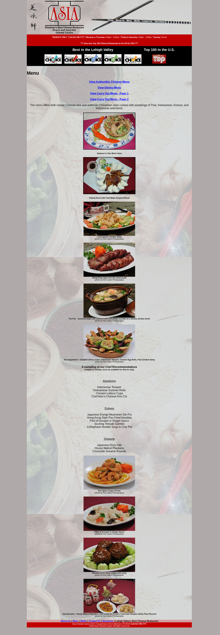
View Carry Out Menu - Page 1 (109, 93)
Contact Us (94, 621)
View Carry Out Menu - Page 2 (109, 99)
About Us (65, 621)
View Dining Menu (109, 87)
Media (83, 621)
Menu (75, 621)
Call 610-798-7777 (76, 37)
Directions (107, 621)
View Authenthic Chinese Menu (109, 81)
